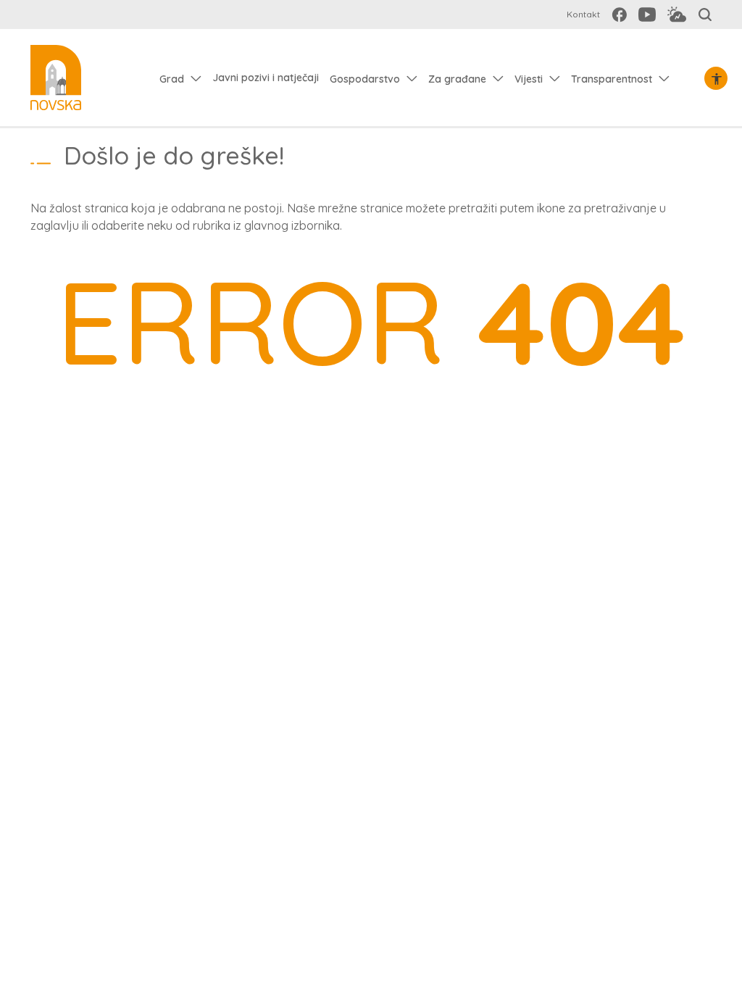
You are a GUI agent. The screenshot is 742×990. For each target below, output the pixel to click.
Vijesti (528, 79)
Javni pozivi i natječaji (265, 77)
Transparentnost (611, 79)
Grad (171, 79)
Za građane (457, 79)
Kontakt (583, 14)
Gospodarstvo (365, 79)
